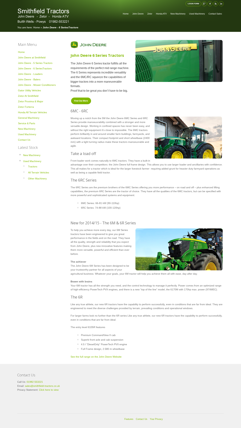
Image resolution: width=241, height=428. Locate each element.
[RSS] (215, 3)
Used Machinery (32, 161)
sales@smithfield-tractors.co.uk (42, 385)
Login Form (193, 4)
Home (36, 27)
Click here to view (48, 389)
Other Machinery (37, 178)
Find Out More (81, 101)
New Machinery (31, 155)
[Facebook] (210, 3)
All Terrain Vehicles (38, 172)
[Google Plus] (204, 3)
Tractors (32, 166)
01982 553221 (35, 381)
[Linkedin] (221, 3)
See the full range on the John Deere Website (96, 356)
